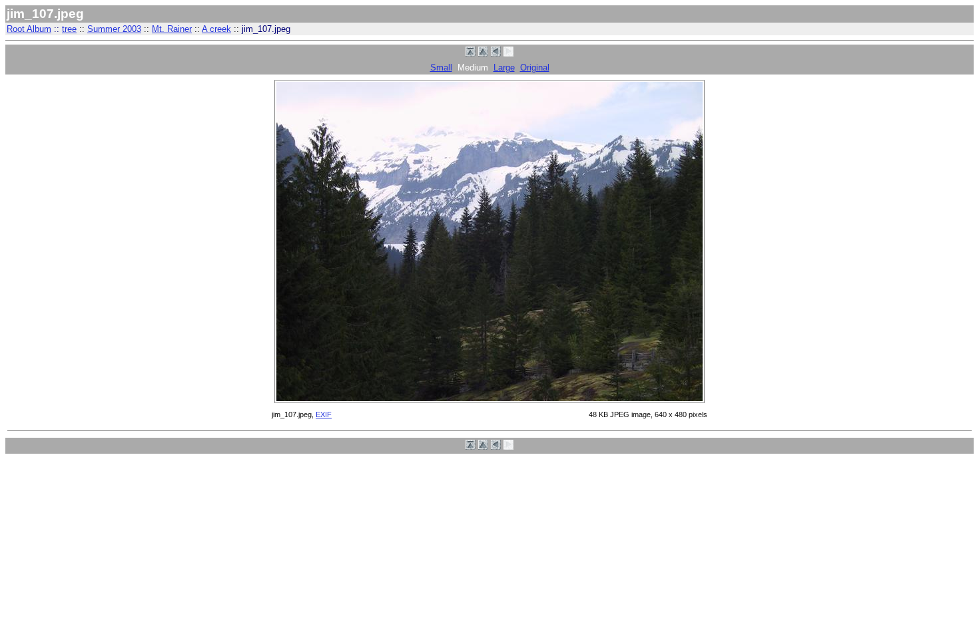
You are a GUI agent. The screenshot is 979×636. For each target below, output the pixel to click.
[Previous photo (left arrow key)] (496, 54)
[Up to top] (471, 54)
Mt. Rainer (172, 29)
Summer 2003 (114, 29)
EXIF (324, 414)
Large (504, 68)
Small (441, 68)
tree (69, 29)
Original (534, 68)
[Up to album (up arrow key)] (483, 54)
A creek (216, 29)
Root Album (29, 29)
